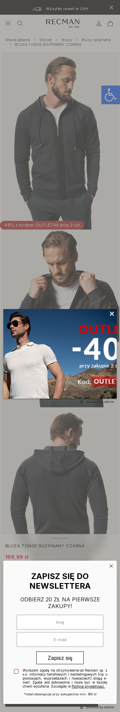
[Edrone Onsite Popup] (60, 356)
